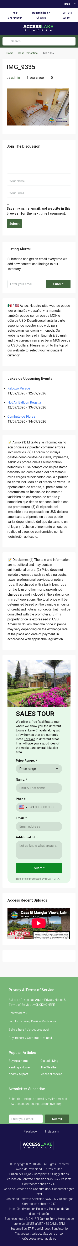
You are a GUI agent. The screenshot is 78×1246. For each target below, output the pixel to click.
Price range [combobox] (27, 769)
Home (9, 53)
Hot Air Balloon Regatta (24, 402)
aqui (53, 1021)
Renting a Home (19, 1067)
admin (15, 78)
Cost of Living (49, 1060)
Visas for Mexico (51, 1074)
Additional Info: (27, 837)
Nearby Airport (18, 1074)
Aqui (38, 999)
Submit (14, 224)
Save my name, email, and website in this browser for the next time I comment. (39, 211)
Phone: (21, 799)
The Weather (49, 1067)
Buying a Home (18, 1060)
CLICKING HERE (45, 1004)
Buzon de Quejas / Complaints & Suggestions (39, 1174)
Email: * (21, 818)
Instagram (52, 1131)
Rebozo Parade (18, 388)
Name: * (21, 779)
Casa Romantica (28, 53)
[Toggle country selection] (24, 807)
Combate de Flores (21, 416)
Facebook (30, 1131)
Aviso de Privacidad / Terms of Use (39, 1169)
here (22, 1013)
